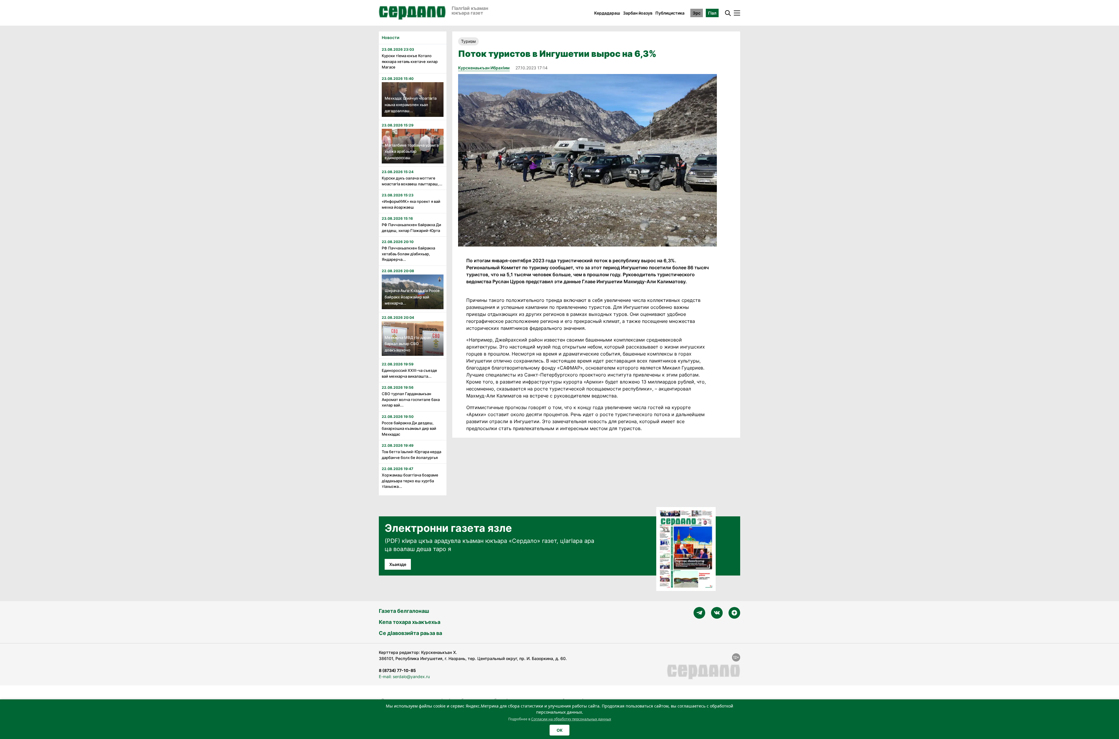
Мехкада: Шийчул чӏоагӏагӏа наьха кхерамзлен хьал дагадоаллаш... (411, 104)
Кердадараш (607, 12)
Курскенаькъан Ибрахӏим (484, 67)
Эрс (697, 12)
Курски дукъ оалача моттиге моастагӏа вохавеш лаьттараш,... (412, 181)
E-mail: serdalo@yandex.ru (404, 676)
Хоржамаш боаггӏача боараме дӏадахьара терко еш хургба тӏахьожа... (410, 481)
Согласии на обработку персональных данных (571, 719)
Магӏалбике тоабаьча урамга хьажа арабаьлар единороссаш (412, 151)
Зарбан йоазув (637, 12)
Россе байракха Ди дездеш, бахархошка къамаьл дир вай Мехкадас (409, 428)
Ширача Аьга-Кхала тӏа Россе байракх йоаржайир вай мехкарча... (412, 296)
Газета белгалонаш (404, 611)
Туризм (468, 41)
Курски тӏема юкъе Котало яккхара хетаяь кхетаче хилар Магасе (410, 61)
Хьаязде (397, 564)
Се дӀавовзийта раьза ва (410, 633)
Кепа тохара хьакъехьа (409, 622)
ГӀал (712, 12)
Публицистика (670, 12)
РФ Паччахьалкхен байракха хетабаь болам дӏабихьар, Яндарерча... (408, 254)
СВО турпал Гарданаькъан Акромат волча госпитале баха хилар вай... (411, 399)
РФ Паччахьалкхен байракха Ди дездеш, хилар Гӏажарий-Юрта (411, 227)
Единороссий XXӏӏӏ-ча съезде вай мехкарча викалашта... (409, 373)
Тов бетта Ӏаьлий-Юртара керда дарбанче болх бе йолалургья (411, 454)
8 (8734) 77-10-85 (397, 670)
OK (559, 730)
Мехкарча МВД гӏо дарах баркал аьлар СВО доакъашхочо (408, 343)
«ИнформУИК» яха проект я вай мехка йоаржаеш (411, 204)
